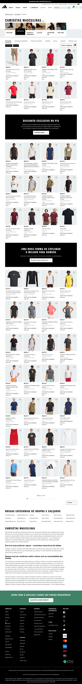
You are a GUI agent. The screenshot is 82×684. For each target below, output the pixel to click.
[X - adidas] (70, 621)
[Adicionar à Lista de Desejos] (20, 51)
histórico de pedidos (62, 4)
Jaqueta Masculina (10, 521)
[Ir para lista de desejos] (77, 8)
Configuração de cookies (15, 670)
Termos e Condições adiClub (42, 674)
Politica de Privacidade (28, 674)
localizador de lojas (46, 4)
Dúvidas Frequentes (60, 670)
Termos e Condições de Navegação (45, 670)
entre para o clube (72, 4)
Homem (18, 7)
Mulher (11, 7)
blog (53, 4)
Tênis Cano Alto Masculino (58, 521)
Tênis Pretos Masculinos (45, 518)
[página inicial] (4, 7)
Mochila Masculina (22, 515)
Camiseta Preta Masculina (58, 518)
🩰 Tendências (34, 7)
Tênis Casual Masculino (45, 515)
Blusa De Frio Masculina (21, 521)
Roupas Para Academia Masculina (69, 521)
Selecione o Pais (69, 670)
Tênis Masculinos (10, 515)
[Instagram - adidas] (70, 617)
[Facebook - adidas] (70, 612)
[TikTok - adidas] (70, 625)
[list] (41, 41)
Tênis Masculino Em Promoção (70, 518)
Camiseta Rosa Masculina (70, 515)
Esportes (43, 7)
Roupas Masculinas (32, 515)
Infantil (25, 7)
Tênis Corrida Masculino (57, 515)
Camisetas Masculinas (8, 518)
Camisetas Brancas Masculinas (47, 521)
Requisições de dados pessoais (29, 670)
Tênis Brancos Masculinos (21, 518)
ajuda (56, 4)
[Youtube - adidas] (70, 630)
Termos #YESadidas (54, 674)
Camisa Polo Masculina (32, 521)
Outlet (50, 7)
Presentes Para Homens (33, 518)
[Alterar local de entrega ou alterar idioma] (78, 4)
